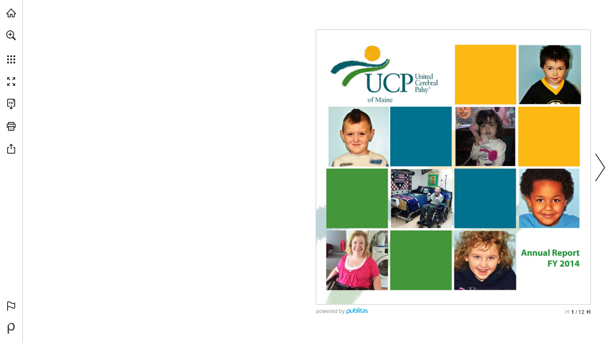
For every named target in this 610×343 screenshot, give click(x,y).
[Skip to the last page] (588, 312)
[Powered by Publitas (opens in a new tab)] (11, 328)
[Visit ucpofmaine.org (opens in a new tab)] (11, 13)
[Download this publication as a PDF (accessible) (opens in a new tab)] (11, 104)
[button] (11, 35)
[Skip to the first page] (567, 312)
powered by (330, 310)
